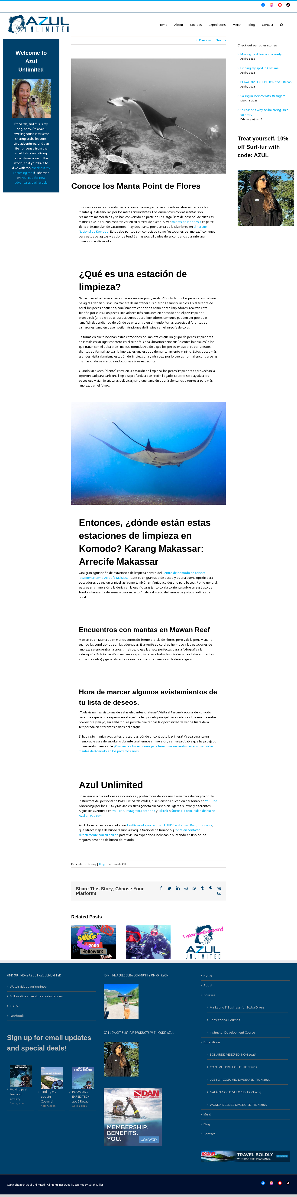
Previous (205, 40)
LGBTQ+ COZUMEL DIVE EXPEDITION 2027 (240, 1080)
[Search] (281, 24)
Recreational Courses (225, 1020)
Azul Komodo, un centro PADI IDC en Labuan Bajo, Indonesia (169, 825)
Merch (207, 1114)
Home (207, 976)
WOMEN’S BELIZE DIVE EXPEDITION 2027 (238, 1105)
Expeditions (211, 1042)
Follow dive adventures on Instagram (36, 996)
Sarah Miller (95, 1184)
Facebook (148, 811)
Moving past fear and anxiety (261, 54)
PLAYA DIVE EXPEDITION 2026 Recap (266, 82)
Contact (209, 1134)
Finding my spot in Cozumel (259, 68)
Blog (102, 864)
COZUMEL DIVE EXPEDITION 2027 (233, 1067)
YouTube (211, 801)
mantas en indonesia (186, 222)
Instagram (133, 811)
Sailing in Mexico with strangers (262, 96)
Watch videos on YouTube (28, 987)
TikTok (163, 811)
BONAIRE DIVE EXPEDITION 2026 (233, 1055)
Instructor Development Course (232, 1032)
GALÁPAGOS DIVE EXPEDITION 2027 (235, 1092)
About (207, 985)
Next (219, 40)
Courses (209, 995)
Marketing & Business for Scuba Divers (237, 1007)
